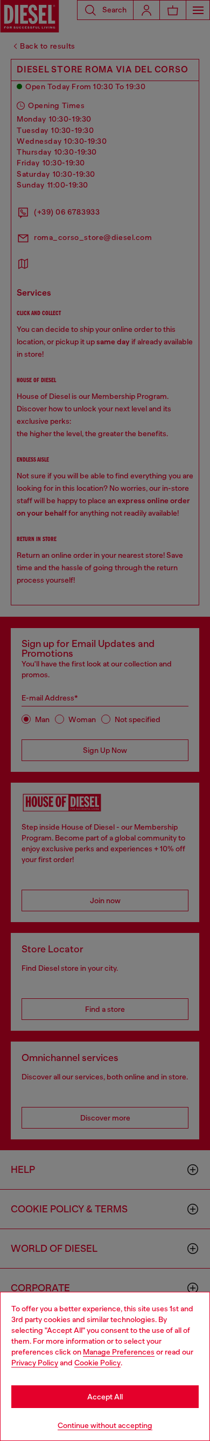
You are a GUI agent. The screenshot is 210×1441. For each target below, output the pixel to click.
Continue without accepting (105, 1425)
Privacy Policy (34, 1362)
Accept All (105, 1396)
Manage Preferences (119, 1351)
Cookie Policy (97, 1362)
